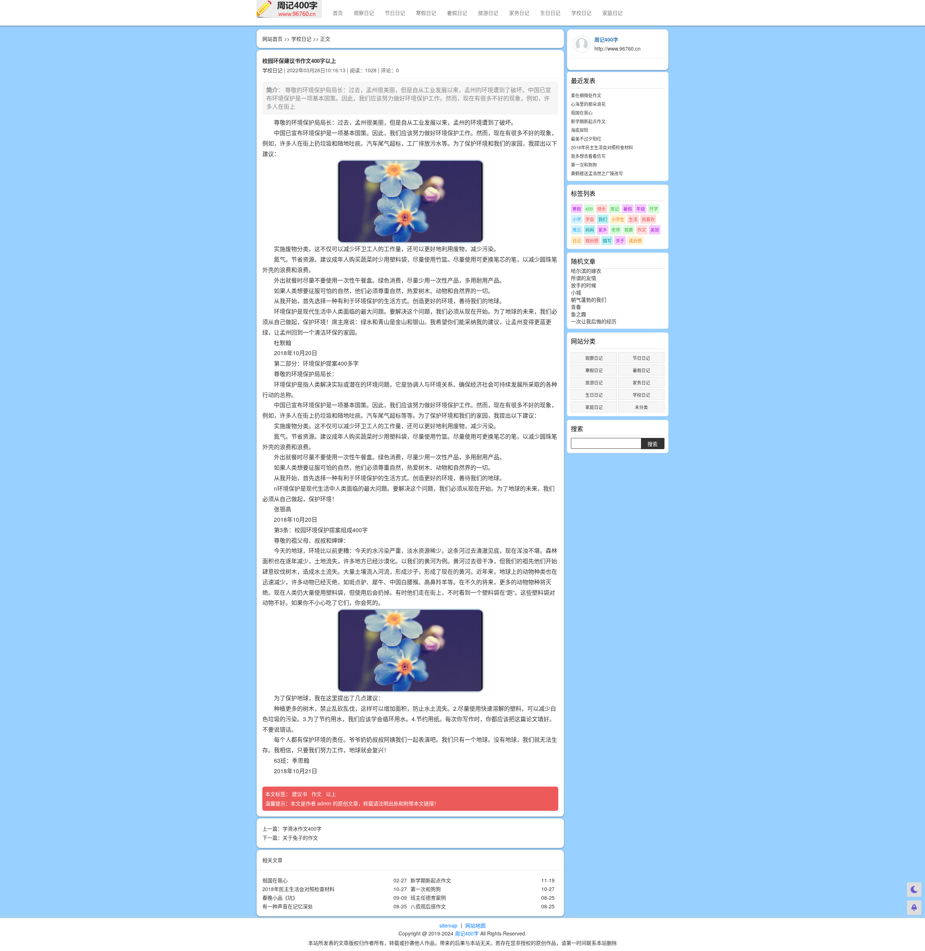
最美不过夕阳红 (586, 138)
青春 (576, 306)
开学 (653, 209)
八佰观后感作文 (428, 906)
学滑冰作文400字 (302, 828)
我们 (602, 219)
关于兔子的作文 (300, 837)
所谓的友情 (583, 277)
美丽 (654, 230)
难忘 (576, 230)
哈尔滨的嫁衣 (586, 270)
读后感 (635, 240)
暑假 (627, 209)
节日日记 (395, 12)
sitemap (448, 925)
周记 (614, 209)
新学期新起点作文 (430, 880)
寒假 (576, 209)
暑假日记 (457, 12)
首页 (338, 12)
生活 (633, 219)
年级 (640, 209)
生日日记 (550, 12)
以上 (331, 793)
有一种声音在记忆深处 (287, 906)
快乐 (601, 209)
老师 (615, 230)
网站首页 (272, 38)
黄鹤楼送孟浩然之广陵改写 (597, 173)
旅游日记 (488, 12)
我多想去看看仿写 (588, 156)
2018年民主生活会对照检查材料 (298, 888)
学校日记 (581, 12)
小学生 (617, 219)
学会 (589, 219)
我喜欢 (648, 219)
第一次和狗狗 (425, 888)
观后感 (591, 240)
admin (324, 803)
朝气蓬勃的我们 (588, 299)
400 (589, 209)
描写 (607, 240)
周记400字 (467, 933)
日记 (576, 240)
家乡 (602, 230)
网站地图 (475, 925)
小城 (576, 292)
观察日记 (364, 12)
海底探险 (579, 130)
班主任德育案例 (428, 897)
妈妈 (589, 230)
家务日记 (519, 12)
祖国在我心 (275, 880)
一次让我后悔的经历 (593, 321)
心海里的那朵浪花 (588, 104)
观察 (628, 230)
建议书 (300, 793)
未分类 (641, 407)
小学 (576, 219)
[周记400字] (289, 9)
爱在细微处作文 (586, 95)
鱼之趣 (578, 314)
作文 (317, 793)
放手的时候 (583, 285)
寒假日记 (426, 12)
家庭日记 (612, 12)
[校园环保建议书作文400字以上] (410, 201)
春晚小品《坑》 (280, 897)
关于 (620, 240)
